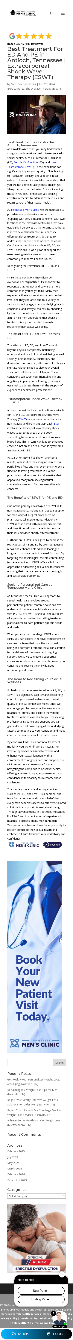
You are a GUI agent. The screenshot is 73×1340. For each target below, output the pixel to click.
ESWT (22, 419)
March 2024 (14, 1168)
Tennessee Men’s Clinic (25, 209)
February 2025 (16, 1151)
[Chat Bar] (36, 1334)
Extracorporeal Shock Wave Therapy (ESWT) (34, 88)
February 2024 (16, 1174)
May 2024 (13, 1163)
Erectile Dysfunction (26, 162)
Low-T (29, 167)
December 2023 (17, 1180)
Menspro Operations (23, 84)
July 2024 (12, 1157)
